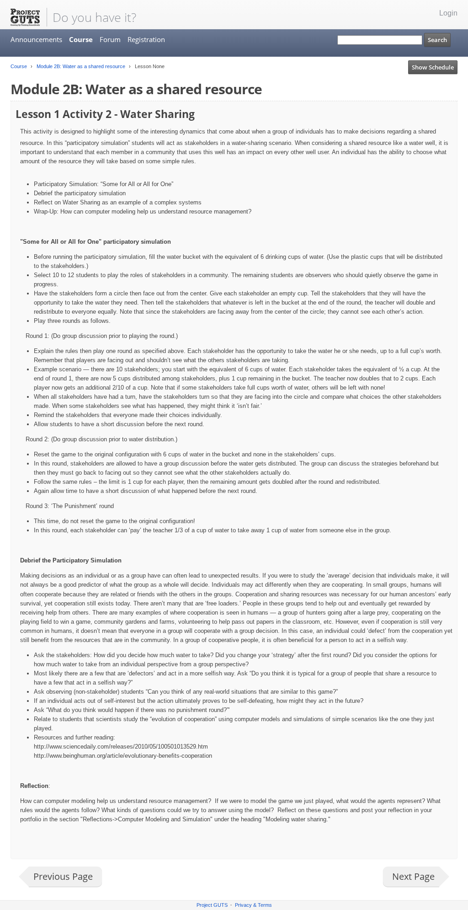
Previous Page (63, 876)
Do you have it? (94, 17)
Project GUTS (212, 905)
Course (81, 39)
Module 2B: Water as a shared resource (80, 66)
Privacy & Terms (253, 905)
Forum (110, 39)
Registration (146, 39)
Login (448, 13)
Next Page (413, 876)
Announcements (36, 39)
